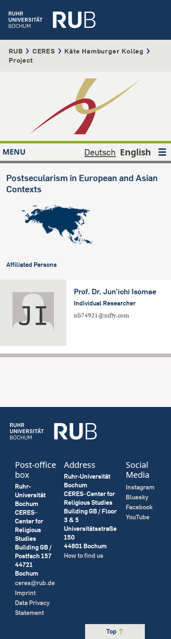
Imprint (25, 593)
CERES (43, 51)
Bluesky (137, 497)
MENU (14, 152)
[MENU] (162, 152)
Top (112, 631)
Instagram (140, 487)
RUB (16, 51)
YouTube (137, 517)
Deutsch (100, 152)
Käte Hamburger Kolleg (104, 51)
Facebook (139, 507)
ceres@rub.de (35, 583)
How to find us (83, 555)
